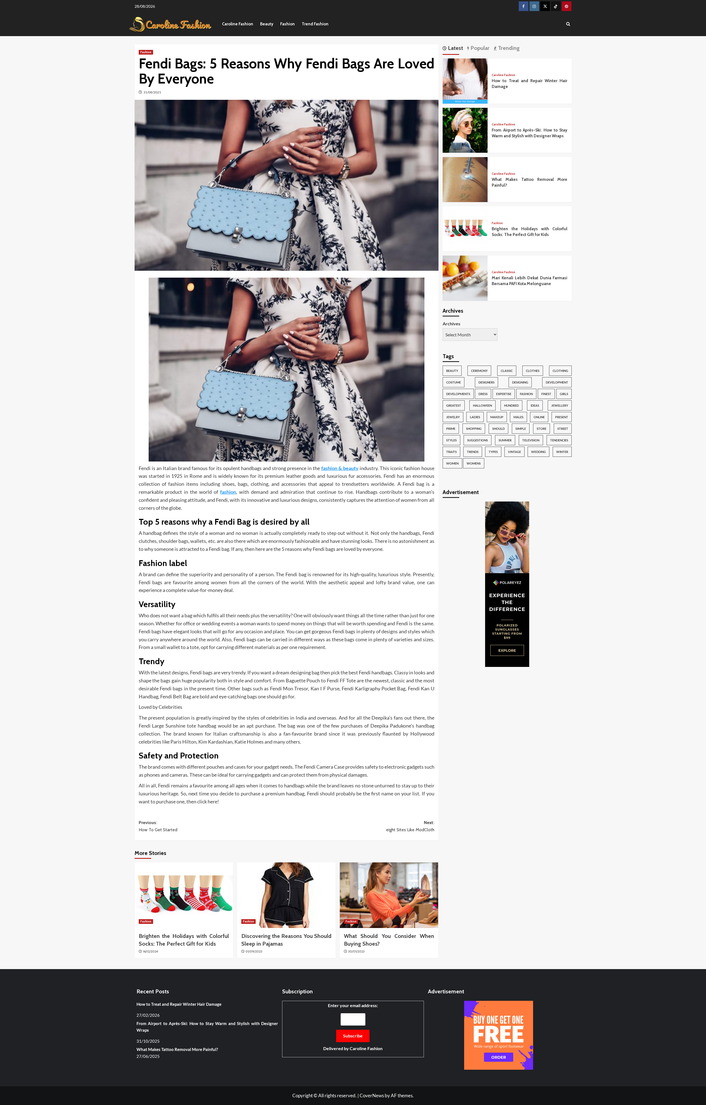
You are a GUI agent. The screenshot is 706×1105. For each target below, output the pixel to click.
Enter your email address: (353, 1027)
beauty (452, 371)
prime (450, 429)
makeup (496, 417)
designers (486, 382)
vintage (514, 452)
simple (520, 429)
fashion (526, 394)
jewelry (453, 417)
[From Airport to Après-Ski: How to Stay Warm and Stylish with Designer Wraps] (465, 129)
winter (562, 452)
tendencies (559, 440)
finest (546, 394)
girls (564, 394)
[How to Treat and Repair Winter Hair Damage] (465, 80)
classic (507, 371)
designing (520, 382)
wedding (538, 452)
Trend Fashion (315, 24)
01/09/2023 (253, 951)
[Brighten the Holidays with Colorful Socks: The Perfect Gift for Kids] (184, 895)
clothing (560, 371)
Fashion (287, 24)
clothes (532, 371)
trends (472, 452)
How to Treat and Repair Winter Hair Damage (179, 1004)
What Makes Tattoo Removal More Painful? (177, 1049)
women (452, 463)
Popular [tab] (479, 48)
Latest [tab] (454, 48)
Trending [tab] (508, 48)
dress (483, 394)
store (541, 429)
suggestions (477, 440)
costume (453, 382)
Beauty (266, 24)
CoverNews (372, 1095)
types (493, 452)
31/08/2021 (152, 92)
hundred (511, 405)
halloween (482, 405)
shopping (474, 429)
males (518, 417)
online (539, 417)
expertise (503, 394)
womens (474, 463)
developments (458, 394)
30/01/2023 (356, 951)
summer (505, 440)
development (557, 382)
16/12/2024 (150, 951)
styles (451, 440)
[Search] (568, 24)
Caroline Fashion (237, 24)
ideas (535, 405)
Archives (451, 323)
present (561, 417)
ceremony (479, 371)
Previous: (158, 826)
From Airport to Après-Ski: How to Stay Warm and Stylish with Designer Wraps (207, 1026)
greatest (453, 405)
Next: (410, 826)
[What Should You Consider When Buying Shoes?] (389, 895)
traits (451, 452)
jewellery (559, 405)
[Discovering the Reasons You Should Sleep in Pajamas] (286, 895)
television (530, 440)
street (562, 429)
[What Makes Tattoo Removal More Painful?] (465, 179)
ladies (475, 417)
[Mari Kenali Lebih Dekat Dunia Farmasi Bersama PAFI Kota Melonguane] (465, 277)
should (498, 429)
